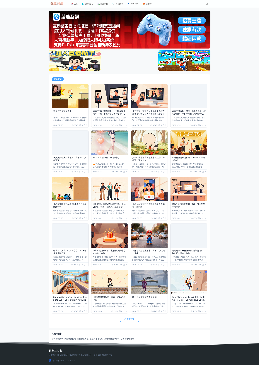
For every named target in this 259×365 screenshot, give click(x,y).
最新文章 (58, 79)
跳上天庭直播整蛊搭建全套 (144, 297)
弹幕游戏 (119, 4)
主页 (76, 4)
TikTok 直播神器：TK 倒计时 (106, 157)
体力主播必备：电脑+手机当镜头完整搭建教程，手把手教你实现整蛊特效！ (189, 114)
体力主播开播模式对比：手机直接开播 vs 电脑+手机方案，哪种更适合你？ (109, 114)
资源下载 (134, 4)
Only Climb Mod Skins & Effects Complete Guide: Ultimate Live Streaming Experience (189, 300)
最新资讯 (89, 4)
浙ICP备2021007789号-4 (64, 360)
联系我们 (149, 4)
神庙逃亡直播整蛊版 (62, 111)
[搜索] (207, 3)
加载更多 (131, 319)
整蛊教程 (104, 4)
